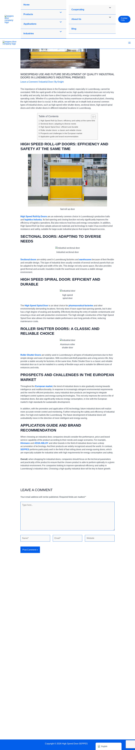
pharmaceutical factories (81, 305)
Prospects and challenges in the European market (61, 133)
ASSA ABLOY (41, 443)
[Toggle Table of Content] (92, 117)
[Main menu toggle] (129, 43)
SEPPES (24, 449)
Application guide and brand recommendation (59, 136)
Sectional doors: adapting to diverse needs (58, 124)
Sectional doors (28, 259)
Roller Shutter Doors (30, 355)
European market (43, 386)
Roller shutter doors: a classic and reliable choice (60, 130)
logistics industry (33, 219)
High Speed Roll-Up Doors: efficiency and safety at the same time (67, 121)
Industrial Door (46, 82)
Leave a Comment (29, 82)
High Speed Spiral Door (36, 305)
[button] (124, 19)
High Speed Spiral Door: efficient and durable (59, 127)
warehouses (85, 259)
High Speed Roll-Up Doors (33, 216)
